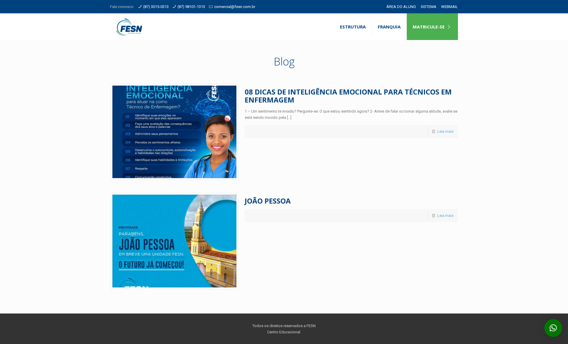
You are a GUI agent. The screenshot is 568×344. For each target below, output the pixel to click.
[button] (553, 328)
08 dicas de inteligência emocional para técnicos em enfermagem (348, 96)
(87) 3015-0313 (156, 6)
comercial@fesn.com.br (234, 6)
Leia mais (445, 131)
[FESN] (129, 26)
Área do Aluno (401, 6)
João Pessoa (268, 201)
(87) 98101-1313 (191, 6)
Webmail (449, 6)
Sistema (428, 6)
